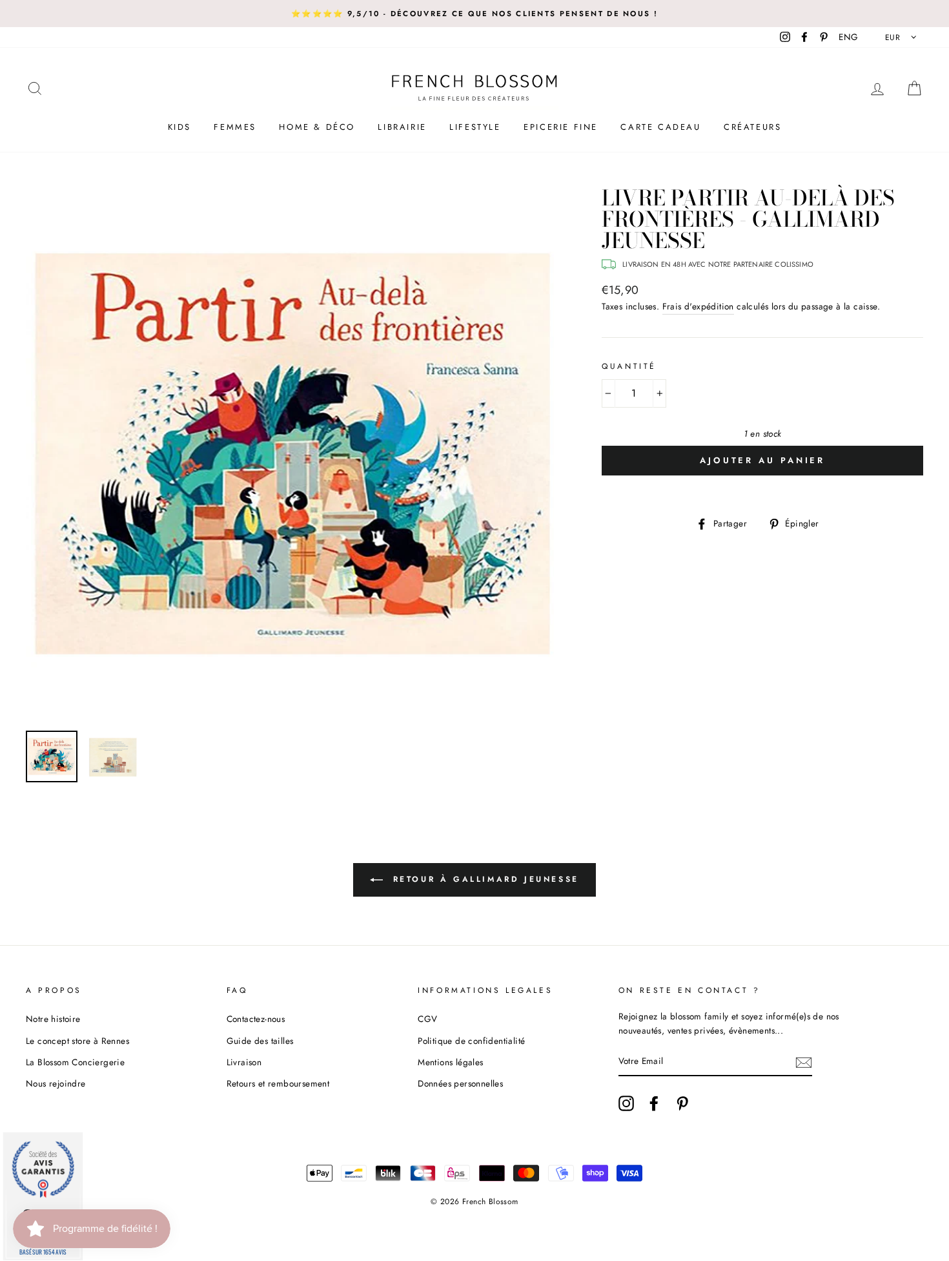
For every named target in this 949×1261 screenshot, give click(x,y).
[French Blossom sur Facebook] (654, 1103)
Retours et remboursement (278, 1083)
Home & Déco (317, 127)
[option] (474, 13)
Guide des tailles (260, 1040)
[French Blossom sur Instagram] (626, 1103)
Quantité (629, 366)
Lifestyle (474, 127)
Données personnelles (460, 1083)
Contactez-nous (256, 1018)
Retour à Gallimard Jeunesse (483, 879)
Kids (179, 127)
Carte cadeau (660, 127)
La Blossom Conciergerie (75, 1062)
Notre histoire (53, 1018)
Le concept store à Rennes (77, 1040)
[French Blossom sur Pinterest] (682, 1103)
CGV (427, 1018)
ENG (848, 36)
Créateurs (752, 127)
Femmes (235, 127)
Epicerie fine (561, 127)
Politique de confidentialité (471, 1040)
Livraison (244, 1062)
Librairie (402, 127)
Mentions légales (450, 1062)
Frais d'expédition (698, 306)
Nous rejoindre (56, 1083)
